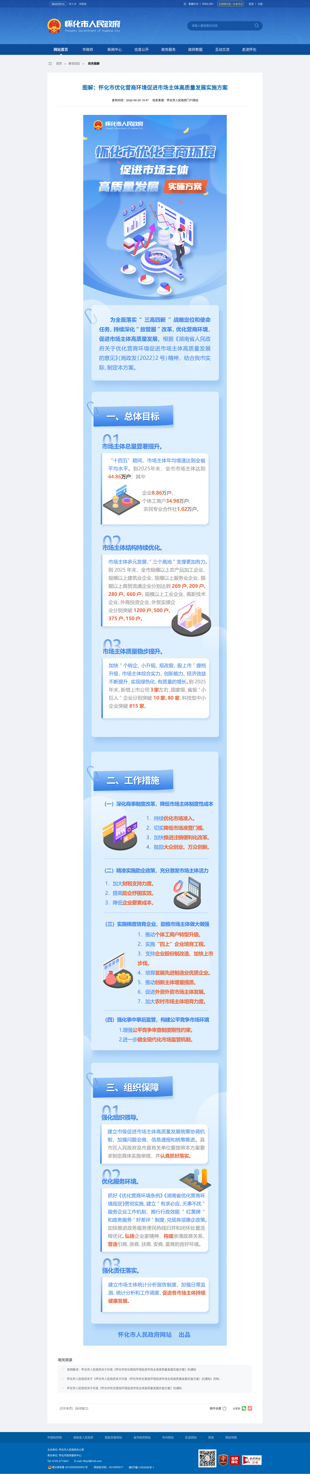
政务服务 (168, 49)
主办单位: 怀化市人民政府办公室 (65, 1449)
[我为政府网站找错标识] (252, 1460)
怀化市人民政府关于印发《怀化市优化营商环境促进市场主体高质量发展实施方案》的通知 (124, 1388)
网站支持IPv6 (58, 3)
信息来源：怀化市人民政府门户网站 (175, 100)
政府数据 (195, 49)
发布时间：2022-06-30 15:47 (130, 100)
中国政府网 (54, 1437)
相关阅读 (65, 1359)
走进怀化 (249, 49)
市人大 (72, 4)
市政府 (87, 49)
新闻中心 (114, 49)
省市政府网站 (142, 1437)
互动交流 (222, 49)
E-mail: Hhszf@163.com (88, 1461)
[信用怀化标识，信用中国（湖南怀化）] (235, 1460)
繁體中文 (194, 4)
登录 (251, 4)
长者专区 (238, 4)
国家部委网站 (113, 1437)
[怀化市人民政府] (83, 26)
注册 (260, 4)
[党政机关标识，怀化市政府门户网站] (223, 1460)
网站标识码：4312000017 (108, 1467)
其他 (211, 1437)
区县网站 (191, 1437)
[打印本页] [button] (66, 1408)
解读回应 (74, 63)
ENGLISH (207, 4)
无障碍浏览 (225, 4)
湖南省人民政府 (83, 1437)
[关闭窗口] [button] (81, 1408)
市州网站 (168, 1437)
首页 (59, 63)
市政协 (82, 4)
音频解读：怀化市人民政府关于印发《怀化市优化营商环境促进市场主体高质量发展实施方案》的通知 (131, 1369)
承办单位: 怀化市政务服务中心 (64, 1455)
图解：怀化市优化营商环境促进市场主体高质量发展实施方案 (155, 87)
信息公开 (141, 49)
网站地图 (231, 1437)
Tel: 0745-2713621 (58, 1461)
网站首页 (61, 49)
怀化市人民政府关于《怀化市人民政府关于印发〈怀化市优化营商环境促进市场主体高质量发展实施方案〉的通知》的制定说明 (144, 1379)
